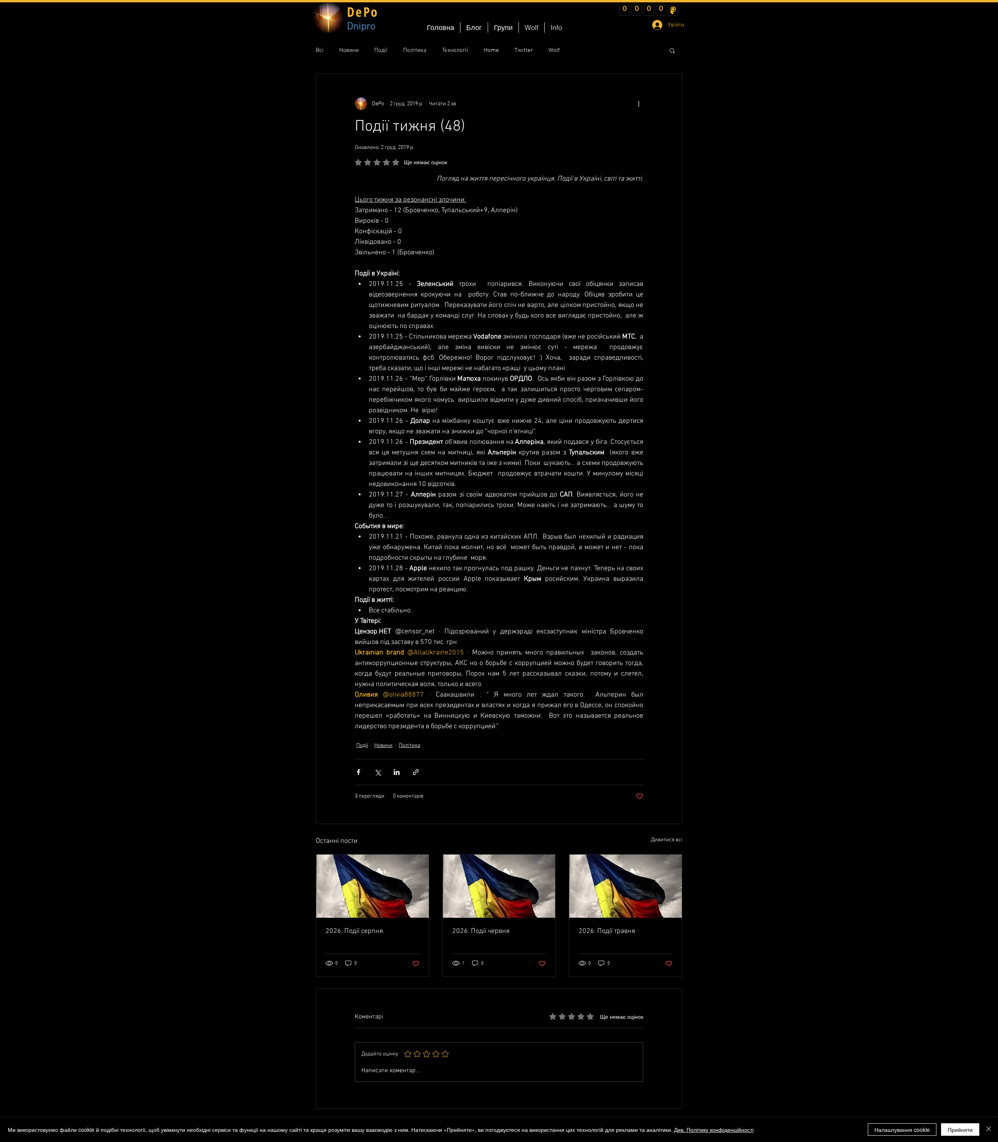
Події (381, 50)
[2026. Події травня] (625, 886)
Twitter (524, 50)
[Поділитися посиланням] (415, 772)
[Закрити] (988, 1129)
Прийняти (960, 1129)
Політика (414, 50)
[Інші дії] (638, 103)
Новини (349, 50)
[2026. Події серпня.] (372, 886)
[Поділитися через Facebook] (358, 772)
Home (491, 50)
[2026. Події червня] (499, 886)
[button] (672, 50)
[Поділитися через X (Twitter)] (377, 772)
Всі (320, 50)
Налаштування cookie (902, 1129)
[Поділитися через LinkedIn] (396, 772)
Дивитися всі (666, 840)
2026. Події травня (607, 931)
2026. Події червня (481, 931)
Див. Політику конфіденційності (714, 1129)
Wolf (554, 50)
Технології (455, 50)
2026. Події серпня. (355, 931)
